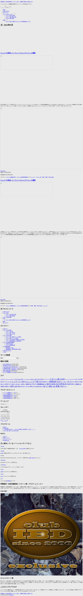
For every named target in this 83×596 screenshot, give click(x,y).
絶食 (32, 386)
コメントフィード (7, 439)
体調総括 (45, 381)
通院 (46, 177)
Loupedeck (7, 379)
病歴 (4, 9)
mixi (1, 476)
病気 (20, 386)
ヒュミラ (33, 177)
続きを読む (3, 171)
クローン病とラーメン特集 (12, 338)
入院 (69, 381)
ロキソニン (30, 381)
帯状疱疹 (18, 384)
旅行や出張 (51, 177)
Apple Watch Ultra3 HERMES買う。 (11, 366)
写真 (73, 381)
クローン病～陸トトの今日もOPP (11, 430)
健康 (65, 381)
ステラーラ (67, 379)
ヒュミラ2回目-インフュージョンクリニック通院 (18, 53)
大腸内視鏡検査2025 (7, 395)
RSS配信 (9, 480)
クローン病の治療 (10, 18)
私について (5, 12)
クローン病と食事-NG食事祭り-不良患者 (15, 339)
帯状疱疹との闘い (10, 347)
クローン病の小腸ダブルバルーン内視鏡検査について (18, 21)
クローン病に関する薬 (11, 17)
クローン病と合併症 (10, 332)
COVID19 (3, 379)
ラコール (8, 381)
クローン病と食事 (7, 335)
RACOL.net (5, 428)
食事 (43, 177)
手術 (34, 384)
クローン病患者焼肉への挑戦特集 (13, 341)
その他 (4, 351)
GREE (2, 471)
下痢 (38, 381)
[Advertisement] (41, 37)
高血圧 (65, 386)
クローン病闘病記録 (11, 177)
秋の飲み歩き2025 (7, 365)
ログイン (5, 436)
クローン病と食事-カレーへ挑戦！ (14, 336)
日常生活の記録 (9, 343)
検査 (78, 384)
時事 (73, 384)
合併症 (8, 384)
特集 (4, 20)
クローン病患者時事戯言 (22, 177)
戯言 (29, 384)
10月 (5, 420)
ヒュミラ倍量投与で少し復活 (10, 372)
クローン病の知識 (7, 330)
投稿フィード (6, 437)
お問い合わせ (6, 11)
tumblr (2, 453)
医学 (77, 381)
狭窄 (14, 386)
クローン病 (38, 177)
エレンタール (36, 379)
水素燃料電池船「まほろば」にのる (11, 368)
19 (3, 417)
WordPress (11, 594)
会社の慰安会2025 (7, 364)
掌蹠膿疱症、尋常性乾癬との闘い (13, 349)
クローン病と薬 (9, 331)
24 (1, 418)
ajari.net (4, 426)
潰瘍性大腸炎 (5, 386)
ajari (15, 392)
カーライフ (46, 379)
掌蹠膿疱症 (42, 384)
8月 (3, 420)
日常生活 (65, 384)
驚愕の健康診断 (6, 371)
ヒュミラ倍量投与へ (7, 392)
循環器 (23, 384)
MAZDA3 (12, 379)
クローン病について (7, 14)
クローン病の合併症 (10, 15)
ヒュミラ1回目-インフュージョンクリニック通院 (18, 180)
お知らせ (5, 328)
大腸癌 (13, 384)
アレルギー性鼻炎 (26, 379)
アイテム (19, 379)
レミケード (18, 382)
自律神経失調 (39, 386)
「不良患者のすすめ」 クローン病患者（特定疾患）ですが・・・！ (19, 429)
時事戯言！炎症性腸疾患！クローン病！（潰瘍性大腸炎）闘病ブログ (17, 1)
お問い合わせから (7, 350)
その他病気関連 (6, 346)
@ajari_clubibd (22, 448)
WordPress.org (6, 440)
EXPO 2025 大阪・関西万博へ (10, 369)
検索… (2, 358)
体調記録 (54, 382)
